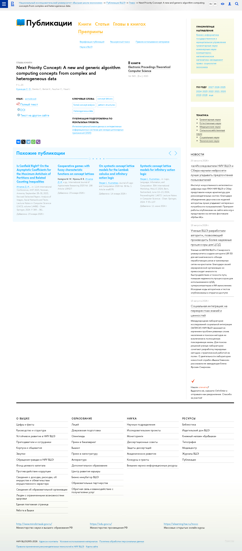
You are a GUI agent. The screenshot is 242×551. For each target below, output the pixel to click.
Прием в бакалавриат (84, 442)
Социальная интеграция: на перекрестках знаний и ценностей (209, 310)
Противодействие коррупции (33, 471)
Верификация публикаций (92, 41)
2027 (211, 87)
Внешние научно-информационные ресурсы (152, 465)
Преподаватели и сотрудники (33, 442)
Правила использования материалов (152, 41)
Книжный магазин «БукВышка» (199, 436)
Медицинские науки (210, 126)
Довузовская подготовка (86, 430)
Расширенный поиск (120, 41)
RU (211, 4)
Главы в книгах (129, 24)
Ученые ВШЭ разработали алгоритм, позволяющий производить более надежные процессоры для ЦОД (211, 238)
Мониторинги (135, 436)
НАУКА (132, 418)
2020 (223, 91)
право (199, 63)
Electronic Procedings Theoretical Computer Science (149, 69)
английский (30, 98)
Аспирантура (79, 459)
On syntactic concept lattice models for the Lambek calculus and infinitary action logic (116, 171)
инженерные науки (206, 49)
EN (215, 4)
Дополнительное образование (89, 465)
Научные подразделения (141, 424)
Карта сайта (92, 546)
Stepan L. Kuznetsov (108, 183)
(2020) (97, 129)
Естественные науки (210, 123)
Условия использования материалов (79, 541)
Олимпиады (78, 436)
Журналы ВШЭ (190, 453)
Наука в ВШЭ (86, 47)
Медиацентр (189, 447)
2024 (199, 91)
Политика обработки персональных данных (121, 541)
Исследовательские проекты (144, 430)
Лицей (75, 424)
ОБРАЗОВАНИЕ (82, 418)
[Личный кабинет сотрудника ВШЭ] (229, 4)
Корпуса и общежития (29, 447)
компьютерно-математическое (205, 54)
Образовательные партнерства (90, 483)
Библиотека (189, 424)
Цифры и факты (25, 424)
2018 (204, 95)
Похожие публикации (40, 153)
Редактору (229, 541)
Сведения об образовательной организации (41, 489)
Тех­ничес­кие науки (209, 140)
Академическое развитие (141, 453)
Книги (84, 24)
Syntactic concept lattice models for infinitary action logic (157, 170)
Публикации (49, 22)
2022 (211, 91)
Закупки (20, 453)
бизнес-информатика (207, 34)
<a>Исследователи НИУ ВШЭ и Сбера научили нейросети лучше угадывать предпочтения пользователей (212, 173)
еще (211, 95)
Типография (189, 442)
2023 (205, 91)
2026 (217, 87)
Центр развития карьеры (86, 471)
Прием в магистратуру (85, 453)
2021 (217, 91)
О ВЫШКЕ (23, 418)
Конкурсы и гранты (138, 459)
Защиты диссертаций (139, 447)
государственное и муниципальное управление (211, 40)
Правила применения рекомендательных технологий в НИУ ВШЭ (50, 546)
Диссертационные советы (142, 442)
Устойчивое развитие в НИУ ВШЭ (35, 436)
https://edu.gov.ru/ (101, 524)
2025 (223, 87)
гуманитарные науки (207, 45)
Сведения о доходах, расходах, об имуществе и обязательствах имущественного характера (36, 480)
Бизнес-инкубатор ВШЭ (85, 477)
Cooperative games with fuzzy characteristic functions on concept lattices (76, 170)
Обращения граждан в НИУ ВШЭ (35, 459)
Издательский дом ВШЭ (196, 430)
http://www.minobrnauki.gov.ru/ (34, 524)
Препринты (90, 31)
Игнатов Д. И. (23, 186)
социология (210, 63)
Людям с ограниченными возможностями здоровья (40, 497)
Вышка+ (76, 447)
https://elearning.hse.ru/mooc (181, 524)
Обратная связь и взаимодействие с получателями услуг (92, 490)
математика (202, 59)
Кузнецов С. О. (23, 89)
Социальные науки (209, 137)
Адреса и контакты (48, 541)
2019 (198, 95)
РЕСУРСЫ (189, 418)
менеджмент (216, 59)
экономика (202, 67)
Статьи (102, 24)
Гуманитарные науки (210, 119)
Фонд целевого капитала (30, 465)
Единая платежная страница (32, 504)
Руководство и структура (31, 430)
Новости (197, 154)
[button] (89, 159)
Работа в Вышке (25, 510)
